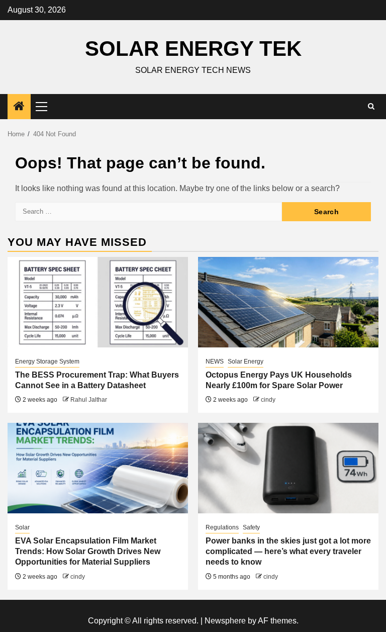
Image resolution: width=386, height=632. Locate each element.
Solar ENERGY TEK (193, 48)
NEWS (215, 361)
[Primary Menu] (46, 106)
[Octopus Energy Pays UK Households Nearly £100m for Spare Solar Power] (288, 302)
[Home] (19, 107)
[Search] (371, 106)
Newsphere (225, 620)
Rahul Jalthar (88, 399)
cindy (268, 399)
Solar (22, 527)
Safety (251, 527)
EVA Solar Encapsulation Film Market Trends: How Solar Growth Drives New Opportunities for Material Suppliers (87, 551)
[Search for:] (148, 211)
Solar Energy (245, 361)
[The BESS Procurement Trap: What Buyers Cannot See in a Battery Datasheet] (98, 302)
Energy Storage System (47, 361)
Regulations (222, 527)
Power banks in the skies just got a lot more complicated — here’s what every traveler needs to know (288, 551)
